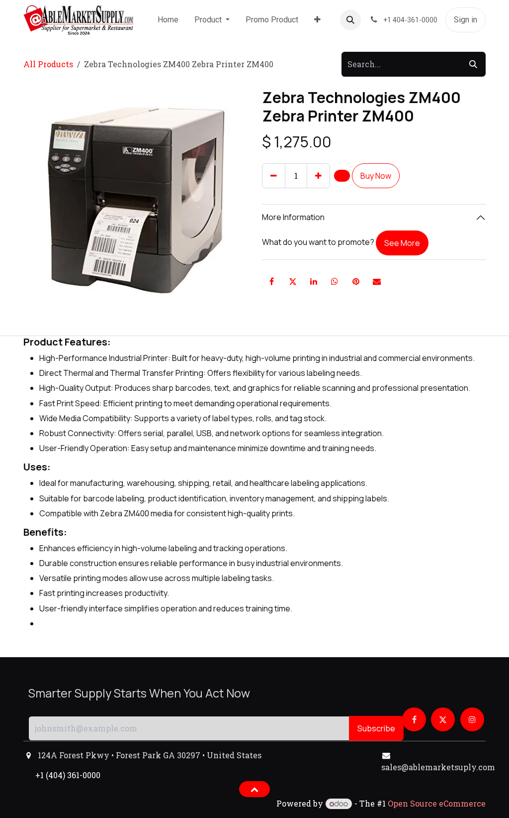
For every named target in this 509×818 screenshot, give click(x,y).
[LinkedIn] (314, 281)
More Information (293, 217)
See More (402, 242)
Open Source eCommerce (437, 803)
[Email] (377, 281)
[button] (350, 19)
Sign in (465, 19)
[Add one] (318, 175)
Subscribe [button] (376, 728)
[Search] (473, 64)
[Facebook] (271, 281)
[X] (293, 281)
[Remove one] (273, 175)
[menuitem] (168, 20)
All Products (48, 64)
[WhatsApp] (334, 281)
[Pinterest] (356, 281)
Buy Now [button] (375, 175)
